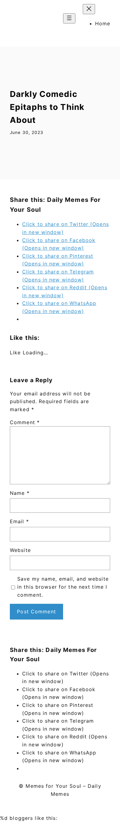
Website (20, 550)
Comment (25, 422)
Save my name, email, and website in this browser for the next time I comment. (63, 587)
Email (19, 521)
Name (20, 493)
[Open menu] (69, 18)
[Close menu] (89, 9)
